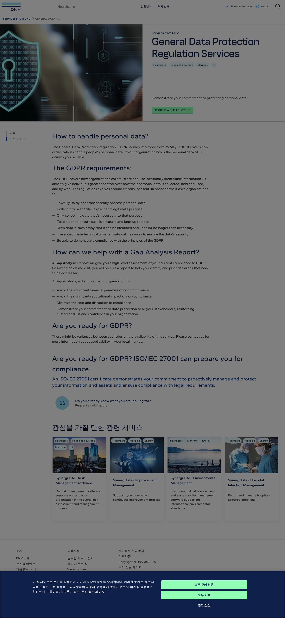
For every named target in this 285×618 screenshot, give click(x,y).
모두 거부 (204, 595)
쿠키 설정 (204, 605)
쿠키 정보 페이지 (93, 592)
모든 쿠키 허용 (204, 584)
